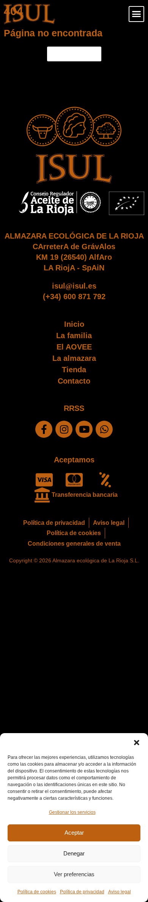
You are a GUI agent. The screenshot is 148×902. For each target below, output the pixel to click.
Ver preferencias (74, 874)
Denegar (74, 853)
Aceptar (74, 832)
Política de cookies (36, 891)
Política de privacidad (82, 891)
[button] (136, 742)
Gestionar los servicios (72, 812)
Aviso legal (119, 891)
